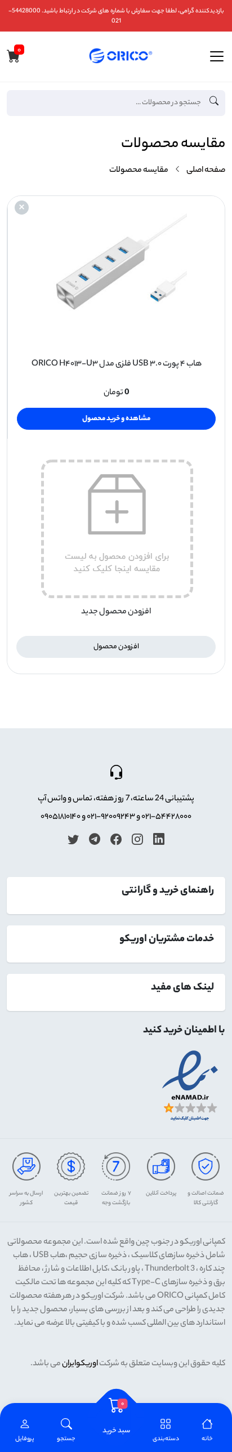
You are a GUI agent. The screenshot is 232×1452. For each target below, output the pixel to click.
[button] (66, 1431)
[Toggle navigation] (216, 56)
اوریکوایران (80, 1364)
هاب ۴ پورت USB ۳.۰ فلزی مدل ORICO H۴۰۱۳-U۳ (117, 364)
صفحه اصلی (205, 170)
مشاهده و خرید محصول (116, 419)
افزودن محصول (116, 647)
